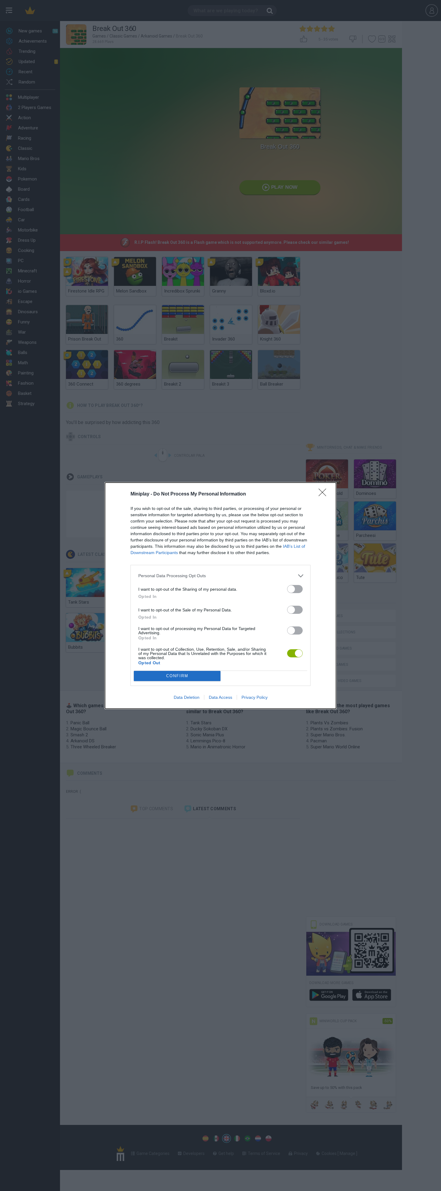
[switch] (295, 589)
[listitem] (220, 576)
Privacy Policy (255, 697)
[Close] (324, 494)
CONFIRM (177, 676)
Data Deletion (187, 697)
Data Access (220, 697)
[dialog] (220, 596)
